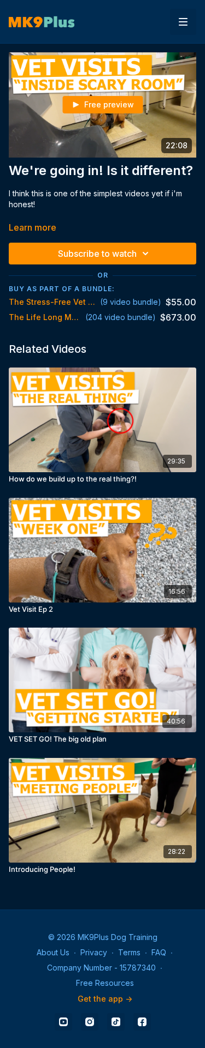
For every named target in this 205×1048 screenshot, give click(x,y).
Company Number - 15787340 (101, 967)
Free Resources (105, 982)
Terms (129, 952)
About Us (53, 952)
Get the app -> (105, 998)
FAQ (158, 952)
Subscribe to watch (97, 253)
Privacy (93, 952)
